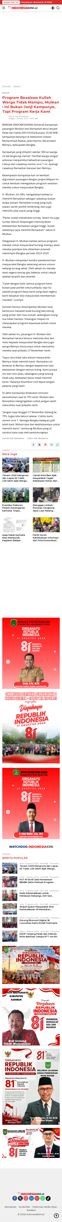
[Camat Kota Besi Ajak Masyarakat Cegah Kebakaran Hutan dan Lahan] (46, 465)
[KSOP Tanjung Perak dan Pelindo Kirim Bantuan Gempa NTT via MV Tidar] (9, 936)
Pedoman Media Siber (45, 1207)
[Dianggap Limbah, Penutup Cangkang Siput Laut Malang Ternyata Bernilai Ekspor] (46, 494)
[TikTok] (48, 1198)
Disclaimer (10, 1207)
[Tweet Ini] (39, 444)
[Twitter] (20, 1198)
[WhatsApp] (42, 1198)
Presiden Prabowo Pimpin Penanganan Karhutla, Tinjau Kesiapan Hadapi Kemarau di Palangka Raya (14, 508)
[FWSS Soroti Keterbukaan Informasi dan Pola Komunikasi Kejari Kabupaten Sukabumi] (46, 524)
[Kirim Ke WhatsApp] (57, 444)
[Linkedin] (31, 1198)
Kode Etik (24, 1207)
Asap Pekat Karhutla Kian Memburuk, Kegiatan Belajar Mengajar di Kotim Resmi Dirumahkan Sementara (13, 538)
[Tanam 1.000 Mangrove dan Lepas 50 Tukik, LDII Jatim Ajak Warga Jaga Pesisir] (15, 465)
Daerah (5, 92)
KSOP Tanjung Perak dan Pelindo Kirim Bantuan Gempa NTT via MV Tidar (38, 935)
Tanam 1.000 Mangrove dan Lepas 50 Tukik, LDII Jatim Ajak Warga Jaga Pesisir (15, 478)
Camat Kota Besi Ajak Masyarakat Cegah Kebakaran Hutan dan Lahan (45, 478)
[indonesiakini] (22, 8)
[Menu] (4, 7)
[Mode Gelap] (53, 8)
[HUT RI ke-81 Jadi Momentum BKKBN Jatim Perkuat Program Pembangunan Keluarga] (9, 881)
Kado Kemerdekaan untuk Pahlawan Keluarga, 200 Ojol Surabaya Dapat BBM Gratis (36, 894)
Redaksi (31, 1210)
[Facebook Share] (33, 444)
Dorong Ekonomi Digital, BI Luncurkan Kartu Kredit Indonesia (38, 921)
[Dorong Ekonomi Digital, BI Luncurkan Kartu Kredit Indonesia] (9, 922)
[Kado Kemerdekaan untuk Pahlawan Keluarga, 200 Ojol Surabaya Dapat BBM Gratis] (9, 895)
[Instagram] (25, 1198)
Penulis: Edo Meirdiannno (19, 116)
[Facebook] (14, 1198)
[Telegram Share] (51, 444)
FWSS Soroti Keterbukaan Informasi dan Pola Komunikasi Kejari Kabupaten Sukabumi (46, 538)
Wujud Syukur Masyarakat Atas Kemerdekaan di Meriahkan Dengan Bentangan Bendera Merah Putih (39, 908)
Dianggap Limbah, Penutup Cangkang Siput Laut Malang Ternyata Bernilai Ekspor (43, 508)
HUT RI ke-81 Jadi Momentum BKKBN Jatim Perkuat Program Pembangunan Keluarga (36, 881)
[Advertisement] (31, 42)
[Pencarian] (58, 8)
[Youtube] (37, 1198)
